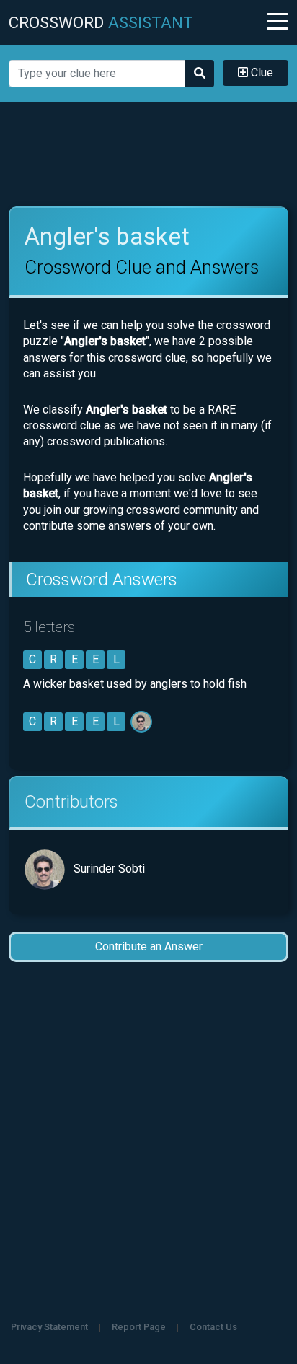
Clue (260, 72)
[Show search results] (199, 73)
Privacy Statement (49, 1326)
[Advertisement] (148, 154)
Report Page (139, 1326)
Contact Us (213, 1326)
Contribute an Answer (149, 946)
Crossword (101, 22)
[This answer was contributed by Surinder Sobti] (142, 721)
